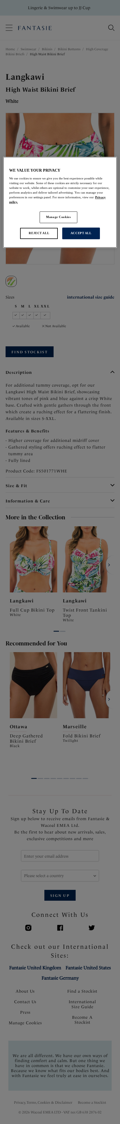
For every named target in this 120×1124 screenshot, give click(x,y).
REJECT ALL (39, 233)
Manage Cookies (58, 217)
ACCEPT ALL (81, 233)
